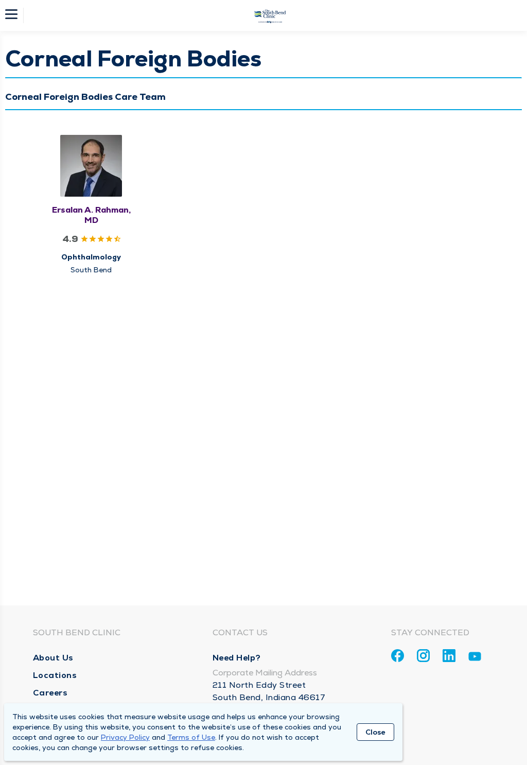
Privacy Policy (125, 737)
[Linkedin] (449, 655)
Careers (50, 692)
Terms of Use (191, 737)
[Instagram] (423, 655)
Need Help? (237, 657)
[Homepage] (270, 15)
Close (375, 732)
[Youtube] (474, 658)
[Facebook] (397, 655)
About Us (53, 657)
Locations (55, 675)
